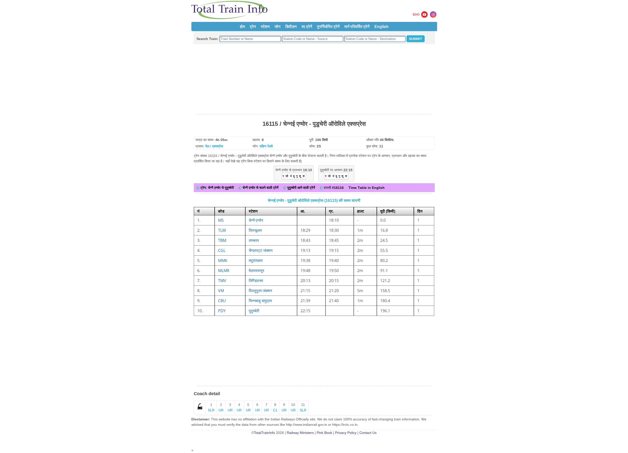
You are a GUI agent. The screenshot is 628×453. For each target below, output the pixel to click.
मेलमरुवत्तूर (256, 270)
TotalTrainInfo (264, 433)
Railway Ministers (300, 433)
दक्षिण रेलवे (266, 146)
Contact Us (368, 433)
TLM (222, 230)
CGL (221, 250)
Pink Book (324, 433)
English (381, 26)
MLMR (223, 270)
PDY (222, 310)
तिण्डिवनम (256, 280)
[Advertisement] (314, 79)
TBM (222, 240)
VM (221, 290)
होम (242, 26)
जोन (277, 26)
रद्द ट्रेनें (306, 26)
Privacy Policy (345, 433)
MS (221, 220)
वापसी (333, 188)
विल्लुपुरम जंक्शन (260, 290)
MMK (222, 260)
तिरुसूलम (255, 230)
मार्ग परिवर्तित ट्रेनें (356, 26)
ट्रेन (253, 26)
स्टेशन (265, 26)
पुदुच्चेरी (254, 310)
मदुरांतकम (255, 260)
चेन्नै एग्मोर (256, 220)
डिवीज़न (291, 26)
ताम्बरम (254, 240)
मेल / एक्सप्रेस (214, 146)
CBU (222, 300)
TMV (222, 280)
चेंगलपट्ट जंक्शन (261, 250)
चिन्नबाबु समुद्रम (260, 300)
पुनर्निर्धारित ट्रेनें (328, 26)
